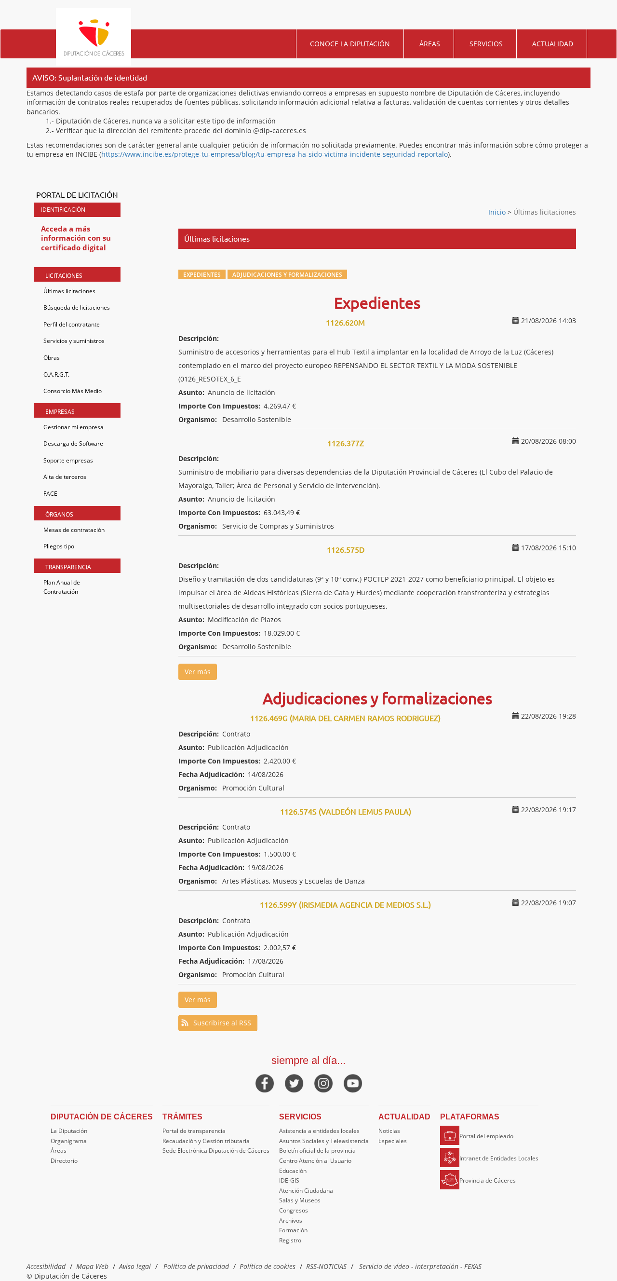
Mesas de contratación (74, 530)
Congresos (293, 1210)
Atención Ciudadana (306, 1190)
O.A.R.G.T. (56, 374)
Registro (290, 1240)
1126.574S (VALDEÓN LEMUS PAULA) (345, 811)
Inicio (498, 212)
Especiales (392, 1141)
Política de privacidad (196, 1266)
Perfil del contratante (71, 324)
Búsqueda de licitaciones (76, 307)
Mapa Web (92, 1266)
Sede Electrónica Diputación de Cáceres (215, 1150)
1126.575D (345, 549)
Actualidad (552, 43)
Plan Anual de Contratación (61, 587)
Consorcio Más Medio (72, 391)
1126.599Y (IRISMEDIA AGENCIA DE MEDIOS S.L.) (345, 904)
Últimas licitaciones (69, 291)
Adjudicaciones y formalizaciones (287, 274)
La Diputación (69, 1131)
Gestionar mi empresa (73, 427)
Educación (293, 1171)
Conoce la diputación (350, 43)
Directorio (64, 1161)
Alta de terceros (64, 477)
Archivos (290, 1220)
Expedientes (202, 274)
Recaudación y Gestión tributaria (206, 1141)
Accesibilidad (46, 1266)
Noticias (389, 1131)
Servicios (486, 43)
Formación (293, 1230)
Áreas (429, 43)
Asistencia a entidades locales (319, 1131)
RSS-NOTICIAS (326, 1266)
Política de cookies (267, 1266)
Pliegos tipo (58, 546)
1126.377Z (345, 443)
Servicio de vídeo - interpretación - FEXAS (420, 1266)
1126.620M (345, 322)
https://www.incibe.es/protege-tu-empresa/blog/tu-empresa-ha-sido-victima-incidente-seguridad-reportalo (274, 154)
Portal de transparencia (194, 1131)
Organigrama (69, 1141)
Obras (51, 358)
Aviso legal (135, 1266)
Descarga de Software (73, 443)
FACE (50, 494)
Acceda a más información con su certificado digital (76, 238)
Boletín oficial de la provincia (317, 1150)
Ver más (198, 671)
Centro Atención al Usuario (315, 1161)
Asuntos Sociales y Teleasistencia (324, 1141)
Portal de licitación (77, 194)
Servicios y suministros (74, 341)
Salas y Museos (300, 1200)
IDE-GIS (289, 1180)
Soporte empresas (68, 460)
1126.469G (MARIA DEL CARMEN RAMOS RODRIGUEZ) (345, 717)
